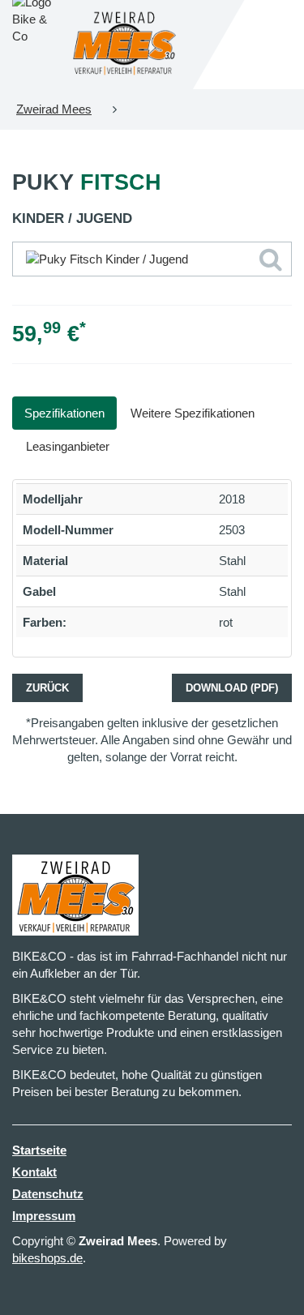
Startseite (39, 1150)
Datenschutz (47, 1194)
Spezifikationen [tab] (64, 413)
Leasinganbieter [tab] (67, 446)
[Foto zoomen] (152, 259)
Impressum (43, 1216)
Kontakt (34, 1172)
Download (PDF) (232, 688)
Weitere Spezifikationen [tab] (193, 413)
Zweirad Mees (54, 109)
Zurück (47, 688)
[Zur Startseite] (125, 45)
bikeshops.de (47, 1258)
